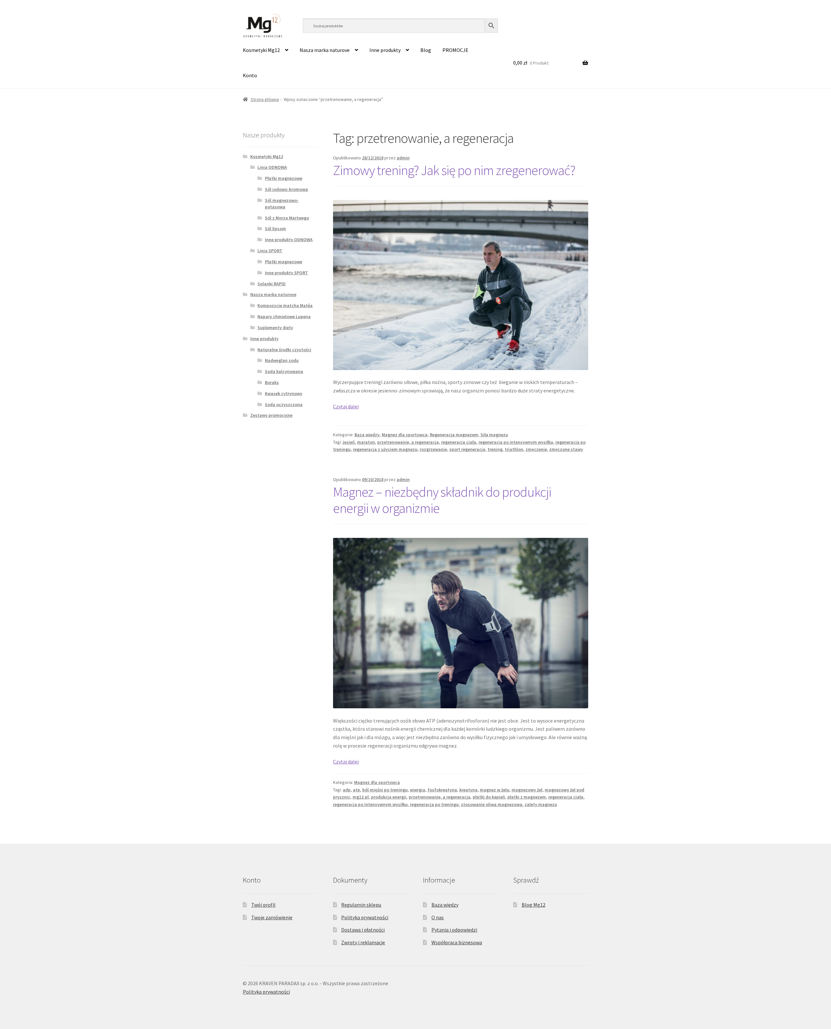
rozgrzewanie (433, 449)
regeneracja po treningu (434, 804)
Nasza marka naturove (325, 50)
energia (417, 790)
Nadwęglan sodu (282, 360)
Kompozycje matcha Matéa (285, 305)
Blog (425, 50)
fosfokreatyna (442, 790)
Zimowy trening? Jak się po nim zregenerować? (454, 170)
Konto (250, 75)
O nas (437, 917)
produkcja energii (388, 797)
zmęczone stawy (566, 449)
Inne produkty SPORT (286, 273)
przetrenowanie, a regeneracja (408, 442)
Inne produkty (385, 50)
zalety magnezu (541, 804)
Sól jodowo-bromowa (286, 189)
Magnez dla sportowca (405, 435)
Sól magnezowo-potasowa (282, 203)
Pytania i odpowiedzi (454, 929)
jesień (349, 442)
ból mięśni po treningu (385, 790)
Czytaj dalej (346, 406)
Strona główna (265, 99)
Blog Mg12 (533, 904)
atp (356, 790)
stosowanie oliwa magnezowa (491, 804)
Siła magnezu (494, 435)
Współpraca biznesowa (456, 942)
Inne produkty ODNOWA (289, 239)
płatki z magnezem (526, 797)
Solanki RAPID (271, 284)
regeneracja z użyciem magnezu (385, 449)
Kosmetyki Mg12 (261, 50)
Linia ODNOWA (272, 167)
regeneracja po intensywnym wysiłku (515, 442)
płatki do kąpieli (489, 797)
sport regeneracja (467, 449)
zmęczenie (536, 449)
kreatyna (468, 790)
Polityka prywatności (364, 917)
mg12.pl (361, 797)
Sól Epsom (275, 228)
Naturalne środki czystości (284, 350)
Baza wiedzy (366, 435)
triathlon (514, 449)
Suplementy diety (275, 327)
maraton (366, 442)
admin (403, 158)
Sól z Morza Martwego (287, 218)
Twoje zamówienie (271, 917)
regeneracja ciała (458, 442)
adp (347, 790)
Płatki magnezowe (283, 178)
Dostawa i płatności (363, 929)
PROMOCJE (455, 50)
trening (495, 449)
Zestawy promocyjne (271, 415)
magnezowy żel (527, 790)
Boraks (272, 382)
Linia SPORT (269, 251)
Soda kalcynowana (284, 371)
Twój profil (263, 904)
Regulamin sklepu (361, 904)
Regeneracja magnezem (454, 435)
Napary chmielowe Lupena (284, 316)
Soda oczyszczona (284, 404)
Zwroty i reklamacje (363, 942)
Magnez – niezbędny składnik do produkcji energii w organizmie (442, 500)
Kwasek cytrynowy (283, 393)
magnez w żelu (494, 790)
